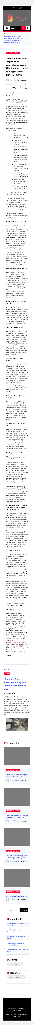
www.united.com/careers (15, 642)
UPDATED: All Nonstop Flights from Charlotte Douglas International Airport (17, 776)
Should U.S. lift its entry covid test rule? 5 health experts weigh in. (17, 857)
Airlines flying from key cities (16, 896)
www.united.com (13, 646)
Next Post (7, 669)
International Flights (12, 53)
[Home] (7, 28)
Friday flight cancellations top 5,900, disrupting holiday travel (17, 816)
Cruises (7, 673)
